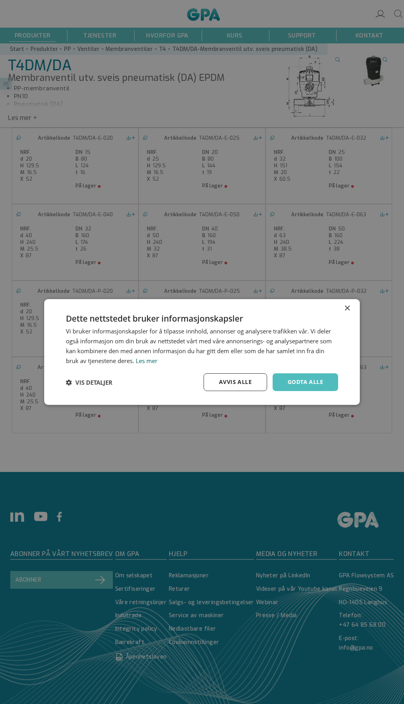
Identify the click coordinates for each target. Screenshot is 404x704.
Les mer (146, 361)
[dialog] (202, 352)
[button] (89, 382)
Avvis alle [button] (235, 382)
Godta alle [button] (305, 382)
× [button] (347, 308)
